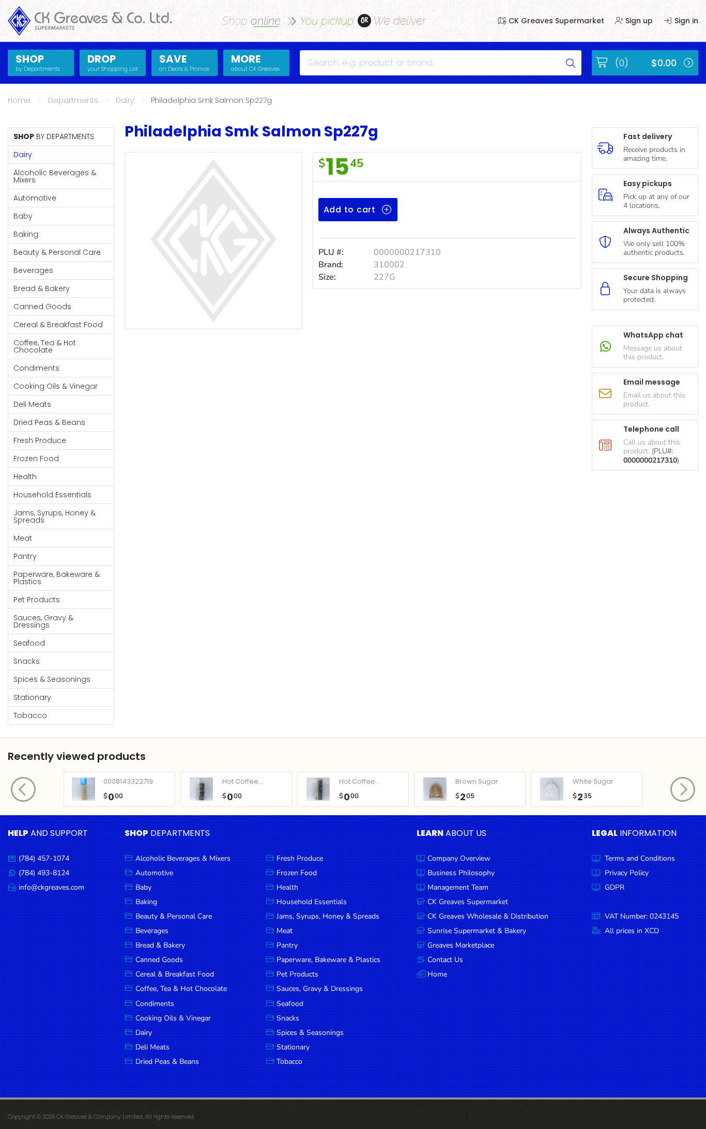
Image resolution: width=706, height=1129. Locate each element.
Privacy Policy (627, 873)
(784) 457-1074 (44, 858)
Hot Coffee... (242, 781)
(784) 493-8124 (44, 873)
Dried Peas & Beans (49, 422)
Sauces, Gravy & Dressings (43, 621)
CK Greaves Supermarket (555, 21)
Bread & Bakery (41, 288)
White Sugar (593, 781)
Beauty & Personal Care (57, 252)
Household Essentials (52, 495)
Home (19, 100)
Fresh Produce (39, 440)
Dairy (125, 100)
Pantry (25, 556)
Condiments (36, 368)
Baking (25, 234)
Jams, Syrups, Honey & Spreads (54, 516)
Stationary (32, 697)
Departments (73, 100)
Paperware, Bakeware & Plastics (56, 578)
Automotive (34, 198)
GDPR (614, 887)
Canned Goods (42, 306)
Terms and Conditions (640, 858)
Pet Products (36, 599)
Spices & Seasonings (51, 679)
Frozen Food (36, 458)
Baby (23, 216)
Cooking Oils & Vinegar (55, 386)
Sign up (638, 21)
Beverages (33, 270)
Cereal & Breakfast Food (58, 324)
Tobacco (30, 715)
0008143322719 (128, 781)
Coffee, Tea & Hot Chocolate (44, 346)
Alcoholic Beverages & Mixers (54, 176)
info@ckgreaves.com (51, 887)
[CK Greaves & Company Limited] (90, 21)
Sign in (685, 21)
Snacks (26, 661)
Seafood (29, 643)
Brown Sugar (476, 781)
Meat (22, 538)
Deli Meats (32, 404)
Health (25, 476)
